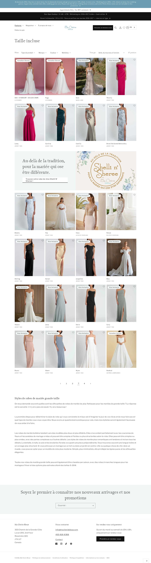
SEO (108, 558)
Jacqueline (79, 279)
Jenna (47, 325)
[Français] (146, 561)
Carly (108, 325)
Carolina (48, 144)
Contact (59, 540)
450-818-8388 (62, 535)
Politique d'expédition (77, 558)
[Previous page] (60, 383)
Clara (77, 233)
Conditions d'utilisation (60, 558)
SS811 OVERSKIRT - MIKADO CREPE (26, 98)
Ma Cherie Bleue (25, 558)
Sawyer (47, 279)
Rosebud (109, 370)
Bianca (17, 370)
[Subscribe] (92, 505)
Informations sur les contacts (95, 558)
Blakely (17, 233)
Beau (108, 279)
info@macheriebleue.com (66, 530)
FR (131, 27)
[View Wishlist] (124, 27)
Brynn (78, 370)
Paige (47, 98)
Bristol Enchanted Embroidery (117, 144)
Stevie (78, 325)
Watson (17, 325)
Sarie (77, 98)
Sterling (17, 279)
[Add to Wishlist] (42, 59)
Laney (17, 144)
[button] (18, 25)
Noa (46, 233)
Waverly (109, 98)
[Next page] (90, 383)
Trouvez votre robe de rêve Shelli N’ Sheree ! (41, 180)
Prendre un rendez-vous (103, 27)
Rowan (109, 233)
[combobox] (132, 27)
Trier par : (93, 53)
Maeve (47, 370)
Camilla (78, 144)
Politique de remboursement (41, 558)
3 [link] (78, 383)
